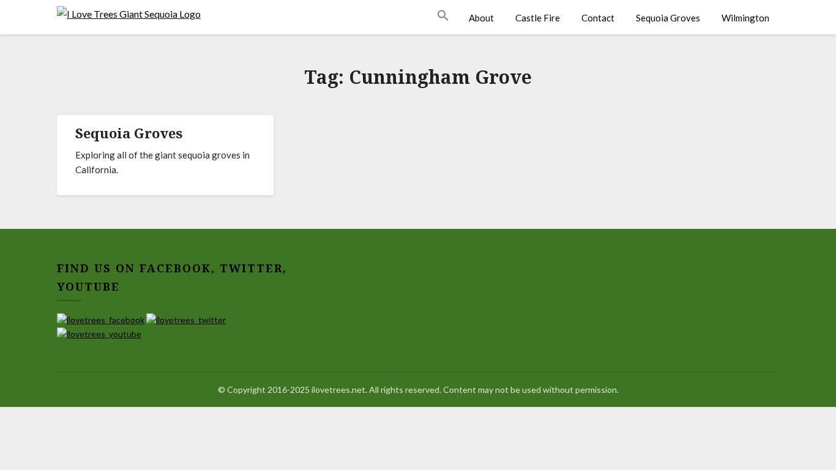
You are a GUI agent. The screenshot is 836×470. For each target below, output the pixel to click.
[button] (448, 16)
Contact (597, 17)
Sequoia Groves (668, 17)
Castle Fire (537, 17)
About (481, 17)
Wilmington (745, 17)
